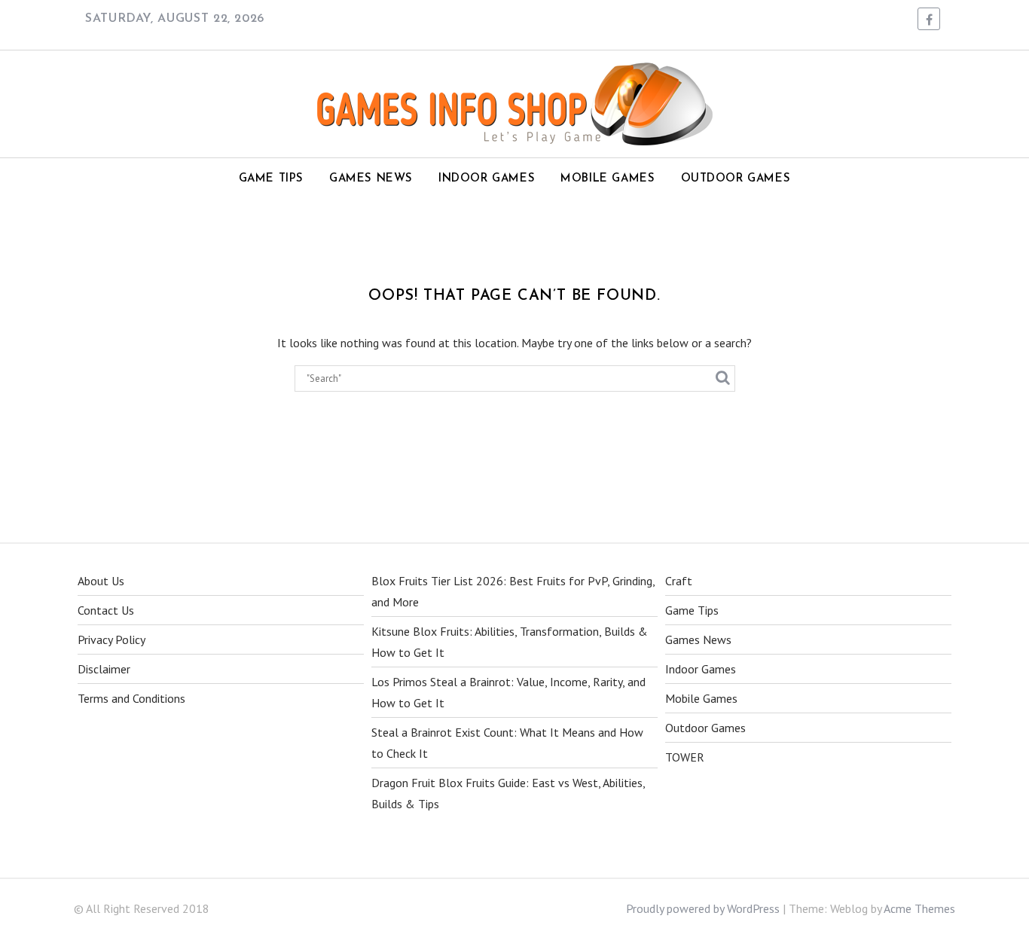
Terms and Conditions (131, 698)
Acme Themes (919, 908)
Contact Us (106, 610)
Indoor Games (486, 179)
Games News (371, 179)
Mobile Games (607, 179)
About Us (101, 580)
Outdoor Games (736, 179)
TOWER (684, 757)
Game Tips (271, 179)
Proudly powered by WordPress (703, 908)
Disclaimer (104, 668)
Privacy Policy (111, 639)
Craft (678, 580)
